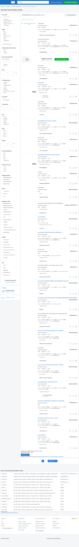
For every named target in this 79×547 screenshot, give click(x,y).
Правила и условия (22, 521)
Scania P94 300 (41, 216)
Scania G (40, 171)
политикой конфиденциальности (42, 456)
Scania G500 (4, 476)
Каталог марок (21, 529)
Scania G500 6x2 (42, 435)
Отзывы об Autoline (22, 527)
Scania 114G (41, 65)
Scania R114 (4, 479)
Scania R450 (41, 82)
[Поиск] (18, 2)
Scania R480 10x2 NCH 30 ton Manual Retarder (49, 154)
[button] (73, 35)
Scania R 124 (41, 249)
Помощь (2, 523)
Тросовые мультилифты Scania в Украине (9, 512)
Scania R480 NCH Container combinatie (47, 120)
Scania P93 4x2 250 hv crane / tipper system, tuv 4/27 (50, 265)
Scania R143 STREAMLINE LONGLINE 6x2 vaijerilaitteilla (51, 400)
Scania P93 (4, 482)
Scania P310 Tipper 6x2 (43, 39)
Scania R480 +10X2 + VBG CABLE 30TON (47, 382)
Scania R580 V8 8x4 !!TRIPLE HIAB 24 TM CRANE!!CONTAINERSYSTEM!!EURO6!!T (57, 297)
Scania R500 (41, 187)
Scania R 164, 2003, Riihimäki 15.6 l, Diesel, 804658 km (50, 203)
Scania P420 (41, 347)
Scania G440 (41, 23)
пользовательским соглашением (56, 456)
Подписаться (25, 454)
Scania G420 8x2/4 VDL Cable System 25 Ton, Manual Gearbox (52, 313)
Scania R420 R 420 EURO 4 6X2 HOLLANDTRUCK (49, 232)
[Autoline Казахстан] (5, 2)
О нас (2, 521)
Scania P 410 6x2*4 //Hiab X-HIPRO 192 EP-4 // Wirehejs (50, 330)
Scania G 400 (41, 101)
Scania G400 (4, 473)
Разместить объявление (61, 59)
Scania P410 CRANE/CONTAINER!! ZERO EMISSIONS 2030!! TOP (53, 281)
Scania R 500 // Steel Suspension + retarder (48, 418)
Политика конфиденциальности (24, 523)
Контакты (3, 525)
